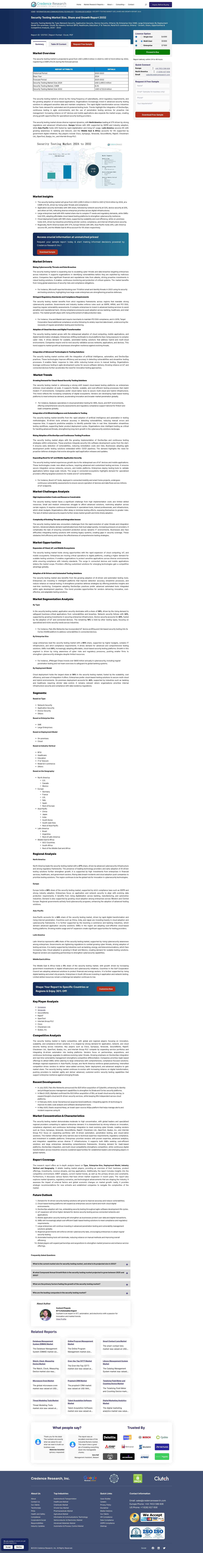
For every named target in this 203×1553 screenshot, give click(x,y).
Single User (148, 37)
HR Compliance (106, 1517)
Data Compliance (107, 1520)
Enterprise (148, 45)
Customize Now (106, 989)
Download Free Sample (152, 115)
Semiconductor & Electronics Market (68, 1520)
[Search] (146, 4)
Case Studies (105, 1499)
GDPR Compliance (107, 1523)
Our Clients (35, 1505)
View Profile (61, 1319)
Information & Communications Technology (71, 1517)
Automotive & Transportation (65, 1499)
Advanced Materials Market (64, 1523)
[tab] (39, 44)
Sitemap (103, 1526)
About (33, 1499)
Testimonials (36, 1508)
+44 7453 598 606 (162, 69)
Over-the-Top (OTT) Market (80, 1361)
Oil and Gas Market (61, 1508)
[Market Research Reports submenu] (103, 4)
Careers (103, 1502)
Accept (8, 1547)
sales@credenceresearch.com (158, 75)
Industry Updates (38, 1526)
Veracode (41, 1010)
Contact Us (35, 1502)
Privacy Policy (105, 1505)
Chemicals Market (61, 1505)
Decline (19, 1547)
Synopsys (42, 1007)
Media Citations (106, 1511)
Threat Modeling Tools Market (46, 1400)
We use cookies (9, 1541)
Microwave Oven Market (43, 1381)
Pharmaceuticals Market (63, 1511)
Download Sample (47, 252)
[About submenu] (112, 4)
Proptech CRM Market (77, 1381)
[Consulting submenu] (124, 4)
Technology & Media (83, 11)
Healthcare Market (61, 1502)
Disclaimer (104, 1508)
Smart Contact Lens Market (115, 1341)
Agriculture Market (61, 1514)
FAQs (33, 1511)
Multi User (148, 41)
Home (33, 11)
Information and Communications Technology (55, 11)
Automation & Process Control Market (69, 1526)
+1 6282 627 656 (163, 72)
